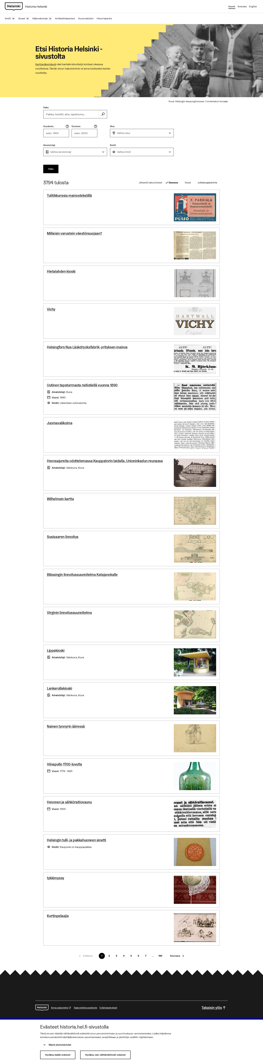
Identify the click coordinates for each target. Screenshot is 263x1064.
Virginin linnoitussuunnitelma (69, 612)
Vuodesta (48, 126)
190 (160, 955)
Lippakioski (56, 650)
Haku (46, 107)
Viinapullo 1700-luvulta (64, 764)
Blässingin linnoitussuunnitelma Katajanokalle (82, 574)
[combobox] (142, 133)
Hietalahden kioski (61, 271)
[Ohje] (67, 126)
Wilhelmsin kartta (60, 498)
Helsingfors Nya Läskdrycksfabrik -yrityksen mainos (87, 347)
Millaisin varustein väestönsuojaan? (74, 233)
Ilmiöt (113, 145)
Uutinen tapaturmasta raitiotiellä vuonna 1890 (82, 385)
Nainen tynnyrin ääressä (66, 726)
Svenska (242, 6)
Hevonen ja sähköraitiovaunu (69, 802)
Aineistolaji (49, 145)
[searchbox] (71, 114)
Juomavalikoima (59, 423)
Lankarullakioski (59, 688)
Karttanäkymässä (45, 64)
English (253, 6)
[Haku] (103, 114)
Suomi (231, 6)
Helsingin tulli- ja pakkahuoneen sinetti (76, 840)
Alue (112, 126)
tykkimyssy (55, 878)
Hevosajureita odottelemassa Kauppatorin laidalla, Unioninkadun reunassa (105, 460)
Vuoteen (76, 126)
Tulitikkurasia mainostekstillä (69, 195)
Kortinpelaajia (58, 915)
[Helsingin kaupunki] (42, 1007)
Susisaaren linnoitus (62, 536)
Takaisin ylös (212, 1007)
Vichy (51, 309)
